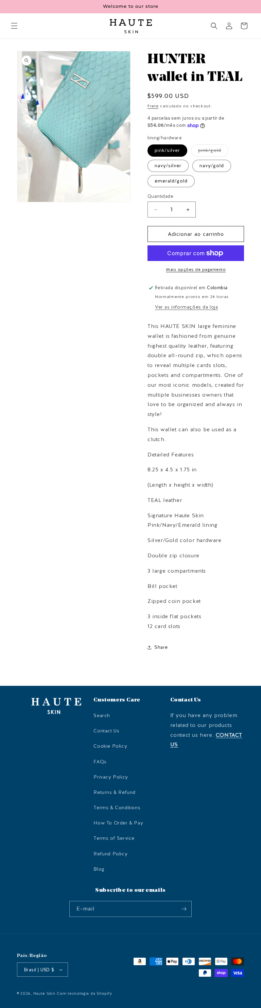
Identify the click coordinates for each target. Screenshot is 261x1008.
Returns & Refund (114, 792)
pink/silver (167, 150)
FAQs (99, 762)
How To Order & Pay (118, 823)
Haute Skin (44, 993)
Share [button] (161, 647)
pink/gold (213, 152)
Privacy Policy (110, 777)
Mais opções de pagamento (196, 269)
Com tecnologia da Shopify (84, 993)
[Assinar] (183, 909)
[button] (14, 25)
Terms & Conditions (116, 807)
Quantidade (160, 196)
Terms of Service (114, 838)
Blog (98, 869)
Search (101, 715)
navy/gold (211, 165)
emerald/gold (171, 181)
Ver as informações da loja (186, 307)
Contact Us (106, 731)
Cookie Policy (110, 746)
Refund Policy (110, 854)
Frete (153, 106)
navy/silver (168, 165)
